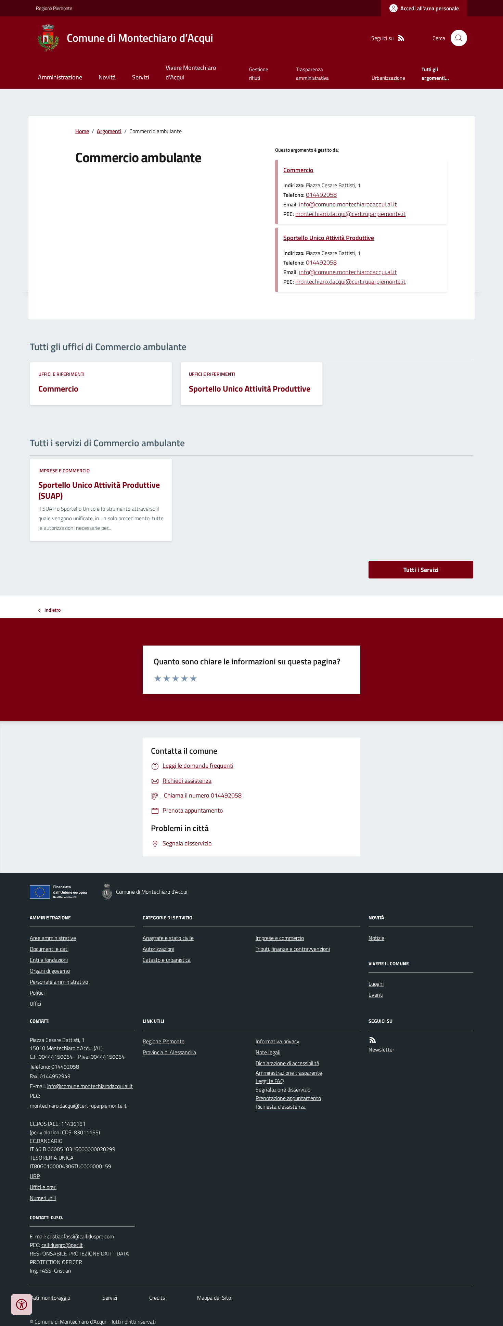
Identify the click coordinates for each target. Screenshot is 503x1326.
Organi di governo (50, 971)
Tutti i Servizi (421, 569)
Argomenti (109, 131)
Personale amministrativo (59, 982)
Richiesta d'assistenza (281, 1106)
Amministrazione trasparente (289, 1073)
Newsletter (381, 1049)
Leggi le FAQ (270, 1081)
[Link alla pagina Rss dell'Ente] (373, 1040)
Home (82, 131)
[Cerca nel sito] (456, 38)
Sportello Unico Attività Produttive (328, 237)
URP (35, 1176)
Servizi (140, 77)
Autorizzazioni (158, 949)
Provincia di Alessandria (169, 1052)
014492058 (321, 194)
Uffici (35, 1003)
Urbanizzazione (388, 78)
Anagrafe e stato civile (168, 938)
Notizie (376, 938)
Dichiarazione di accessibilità (287, 1063)
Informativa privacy (277, 1041)
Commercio (298, 170)
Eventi (376, 995)
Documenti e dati (49, 949)
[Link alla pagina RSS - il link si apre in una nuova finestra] (401, 38)
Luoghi (376, 984)
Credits (157, 1297)
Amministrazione (60, 77)
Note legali (268, 1052)
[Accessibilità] (21, 1304)
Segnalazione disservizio (283, 1089)
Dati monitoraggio (50, 1297)
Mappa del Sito (214, 1297)
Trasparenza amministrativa (312, 73)
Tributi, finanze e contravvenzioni (293, 949)
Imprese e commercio (64, 470)
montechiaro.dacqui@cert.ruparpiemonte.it (350, 213)
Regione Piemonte (54, 8)
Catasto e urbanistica (167, 960)
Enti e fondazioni (49, 960)
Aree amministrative (53, 938)
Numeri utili (43, 1198)
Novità (107, 77)
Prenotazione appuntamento (288, 1098)
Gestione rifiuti (258, 73)
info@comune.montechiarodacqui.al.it (348, 204)
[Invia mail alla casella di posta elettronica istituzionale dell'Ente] (90, 1086)
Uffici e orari (43, 1187)
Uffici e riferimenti (61, 374)
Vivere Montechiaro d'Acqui (191, 72)
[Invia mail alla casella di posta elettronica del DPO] (80, 1236)
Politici (37, 993)
